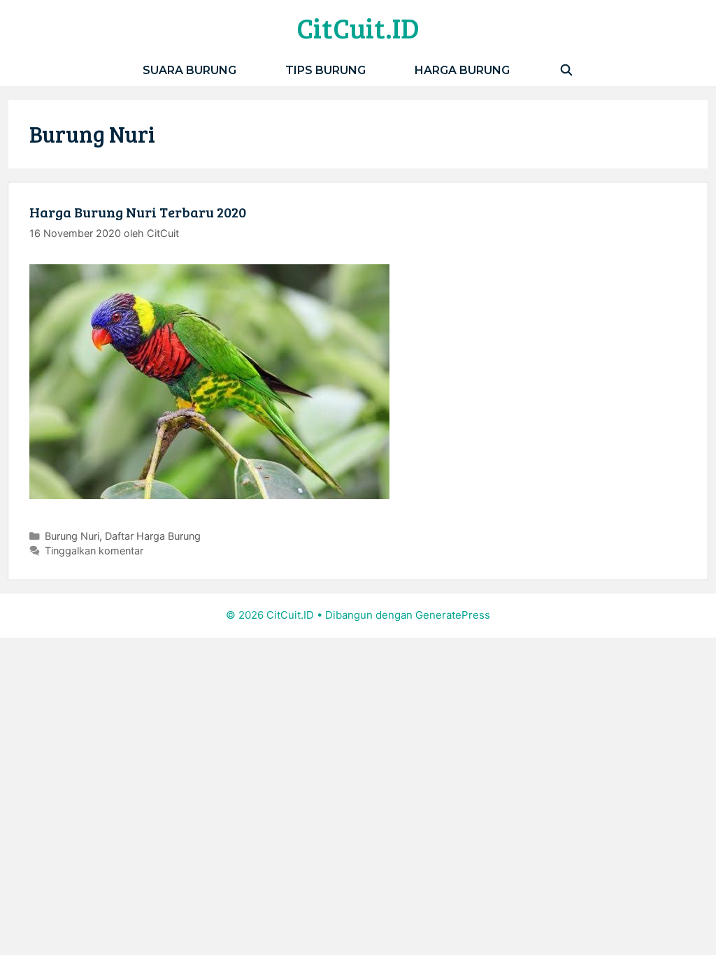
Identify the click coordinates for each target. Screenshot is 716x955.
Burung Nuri (72, 536)
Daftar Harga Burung (153, 536)
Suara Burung (189, 70)
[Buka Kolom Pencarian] (566, 70)
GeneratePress (452, 615)
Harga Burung (462, 70)
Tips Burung (325, 70)
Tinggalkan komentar (94, 551)
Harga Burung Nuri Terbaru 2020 (137, 212)
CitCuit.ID (358, 27)
